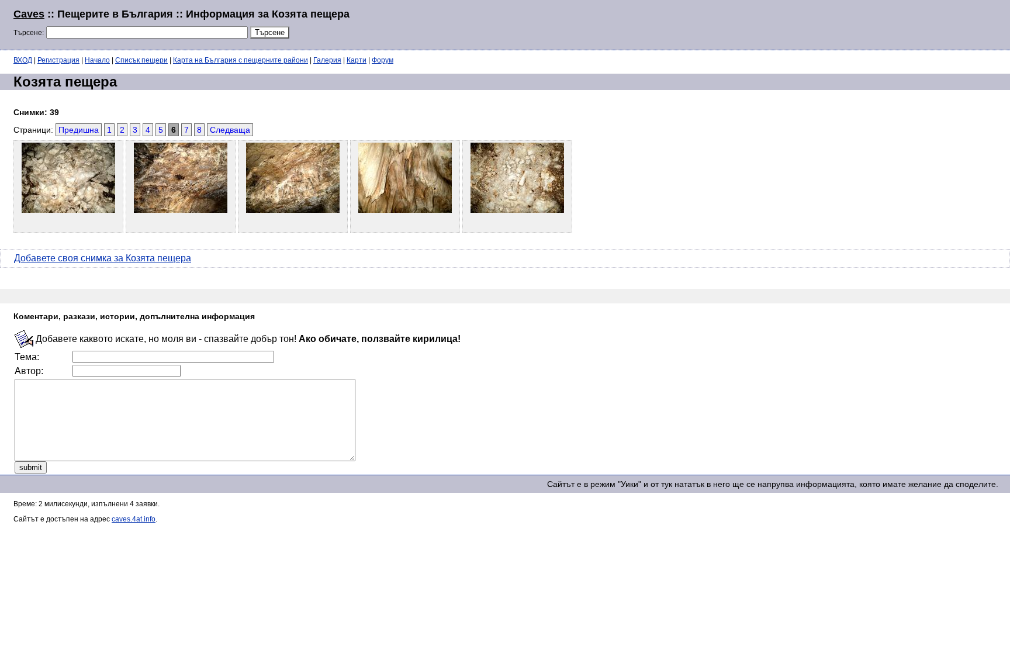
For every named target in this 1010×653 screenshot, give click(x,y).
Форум (382, 60)
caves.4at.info (133, 519)
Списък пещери (141, 60)
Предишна (78, 129)
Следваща (230, 129)
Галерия (327, 60)
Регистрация (58, 60)
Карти (356, 60)
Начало (97, 60)
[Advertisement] (854, 23)
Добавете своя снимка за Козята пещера (102, 258)
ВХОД (22, 60)
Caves (28, 14)
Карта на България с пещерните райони (240, 60)
